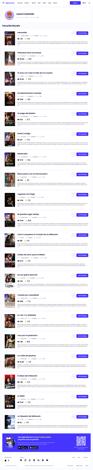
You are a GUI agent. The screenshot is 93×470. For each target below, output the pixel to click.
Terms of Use (70, 465)
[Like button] (73, 33)
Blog (50, 3)
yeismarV (23, 278)
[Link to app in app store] (5, 460)
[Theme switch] (89, 3)
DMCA (87, 465)
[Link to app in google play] (9, 460)
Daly (22, 419)
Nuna (22, 76)
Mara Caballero (24, 116)
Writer (44, 3)
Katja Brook (24, 177)
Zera (22, 96)
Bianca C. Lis (24, 318)
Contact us (85, 457)
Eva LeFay (23, 136)
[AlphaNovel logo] (8, 3)
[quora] (38, 460)
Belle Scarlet (24, 358)
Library (34, 3)
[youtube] (47, 460)
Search (55, 3)
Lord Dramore (24, 157)
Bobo (22, 237)
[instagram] (25, 460)
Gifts (39, 3)
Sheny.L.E (23, 197)
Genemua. (23, 399)
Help (79, 457)
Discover (20, 3)
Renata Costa (24, 217)
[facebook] (21, 460)
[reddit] (34, 460)
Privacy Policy (79, 465)
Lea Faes (23, 56)
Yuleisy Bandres (24, 257)
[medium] (43, 460)
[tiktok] (30, 460)
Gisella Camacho (25, 35)
